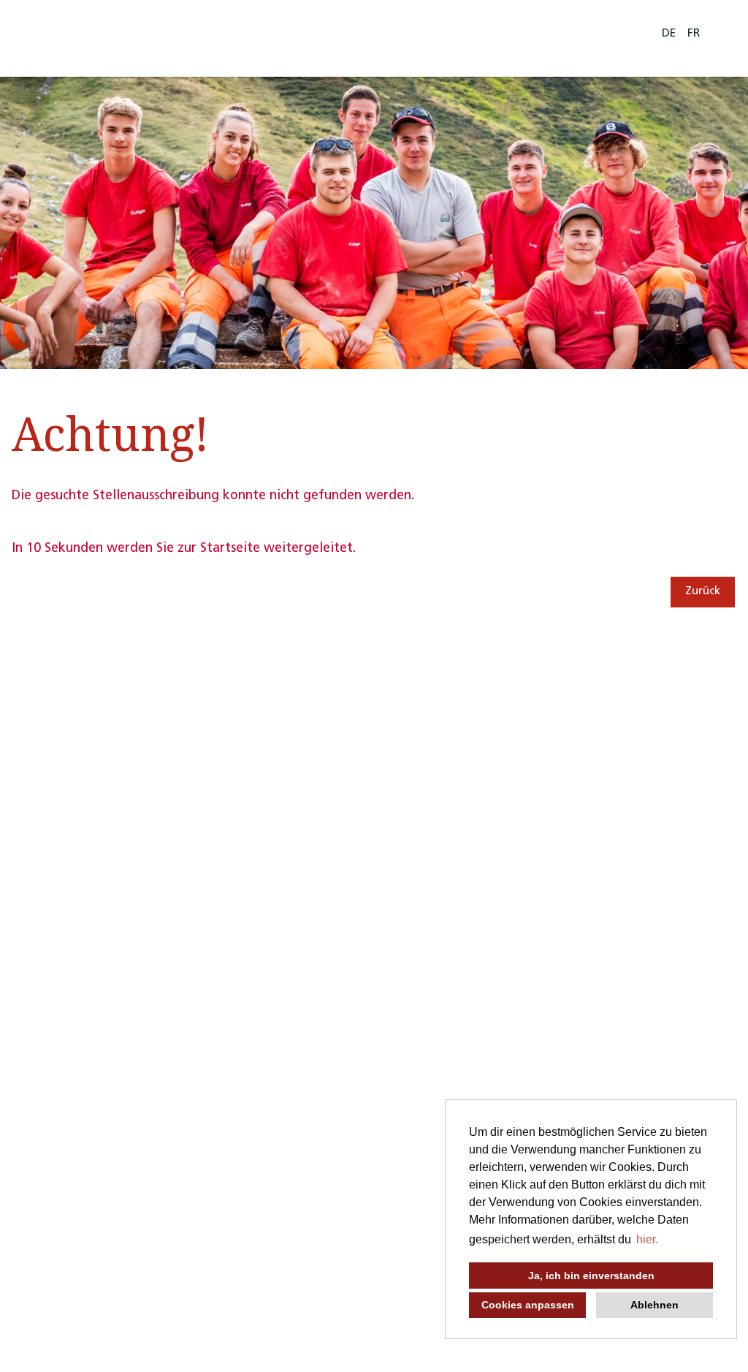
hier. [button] (647, 1239)
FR (693, 33)
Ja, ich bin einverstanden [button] (591, 1275)
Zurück (702, 591)
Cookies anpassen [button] (527, 1305)
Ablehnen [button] (654, 1305)
